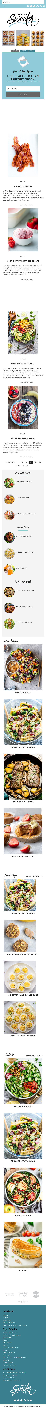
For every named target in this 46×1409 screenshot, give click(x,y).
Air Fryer (6, 1355)
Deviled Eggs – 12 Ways (23, 1036)
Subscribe (23, 94)
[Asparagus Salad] (9, 483)
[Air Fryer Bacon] (23, 155)
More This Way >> (34, 876)
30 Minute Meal (9, 1353)
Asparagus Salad (23, 482)
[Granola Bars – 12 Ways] (8, 38)
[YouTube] (41, 6)
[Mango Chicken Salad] (23, 332)
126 (26, 462)
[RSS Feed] (44, 6)
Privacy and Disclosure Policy (15, 1325)
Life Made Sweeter (23, 19)
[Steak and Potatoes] (9, 592)
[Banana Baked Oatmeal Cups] (23, 936)
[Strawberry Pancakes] (9, 515)
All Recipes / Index (10, 1333)
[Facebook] (31, 6)
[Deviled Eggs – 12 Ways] (23, 1017)
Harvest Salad (23, 1215)
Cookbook (7, 1320)
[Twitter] (37, 6)
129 (40, 462)
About (5, 1315)
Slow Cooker (8, 1363)
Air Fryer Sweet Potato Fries (14, 1373)
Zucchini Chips (22, 498)
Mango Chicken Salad (23, 363)
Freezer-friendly (9, 1365)
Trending (23, 50)
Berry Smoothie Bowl (23, 438)
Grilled (6, 1360)
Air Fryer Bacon (23, 186)
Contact (6, 1318)
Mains (5, 1340)
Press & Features (9, 1323)
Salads (6, 1345)
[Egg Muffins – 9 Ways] (23, 38)
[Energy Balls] (37, 38)
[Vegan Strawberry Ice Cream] (23, 230)
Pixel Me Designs (36, 1406)
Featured (15, 50)
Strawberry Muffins (23, 856)
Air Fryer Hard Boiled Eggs (23, 995)
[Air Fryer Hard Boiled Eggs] (23, 977)
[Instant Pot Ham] (9, 537)
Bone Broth (21, 568)
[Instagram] (34, 6)
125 (22, 462)
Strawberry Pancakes (26, 514)
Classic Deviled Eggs (25, 552)
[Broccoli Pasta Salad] (23, 722)
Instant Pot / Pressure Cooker (15, 1358)
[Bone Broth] (9, 569)
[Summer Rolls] (23, 667)
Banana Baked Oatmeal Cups (23, 954)
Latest (31, 50)
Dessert (6, 1350)
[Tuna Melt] (23, 1245)
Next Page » (26, 465)
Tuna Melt (23, 1270)
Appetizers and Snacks (12, 1335)
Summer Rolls (23, 692)
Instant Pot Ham (23, 536)
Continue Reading (26, 205)
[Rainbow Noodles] (9, 608)
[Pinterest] (28, 6)
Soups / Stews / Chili (11, 1348)
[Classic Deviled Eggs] (9, 553)
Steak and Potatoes (25, 591)
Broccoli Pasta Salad (23, 747)
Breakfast (7, 1338)
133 (19, 465)
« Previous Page (9, 462)
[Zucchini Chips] (9, 499)
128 (35, 462)
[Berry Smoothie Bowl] (23, 407)
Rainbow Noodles (24, 607)
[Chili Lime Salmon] (9, 624)
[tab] (15, 50)
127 (31, 462)
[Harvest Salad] (23, 1191)
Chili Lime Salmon (24, 622)
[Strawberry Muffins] (23, 831)
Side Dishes (7, 1343)
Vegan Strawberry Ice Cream (23, 261)
